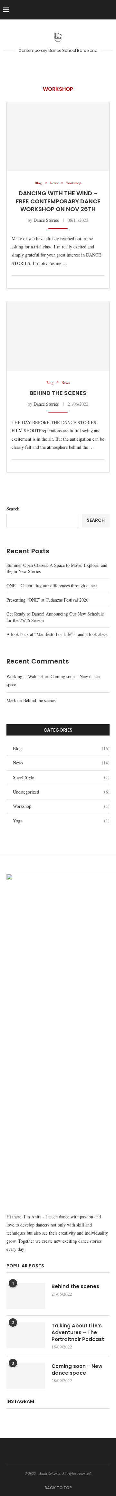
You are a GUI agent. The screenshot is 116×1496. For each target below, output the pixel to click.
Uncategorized (61, 792)
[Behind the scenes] (58, 336)
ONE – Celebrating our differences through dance (51, 585)
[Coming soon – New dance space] (25, 1376)
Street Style (61, 777)
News (61, 763)
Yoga (61, 821)
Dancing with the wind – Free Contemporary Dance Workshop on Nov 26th (58, 201)
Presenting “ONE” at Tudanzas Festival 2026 (47, 600)
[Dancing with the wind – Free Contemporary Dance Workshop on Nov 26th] (58, 136)
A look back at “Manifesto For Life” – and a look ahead (57, 634)
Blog (61, 748)
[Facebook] (87, 9)
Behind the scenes (58, 393)
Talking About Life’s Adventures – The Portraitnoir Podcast (78, 1332)
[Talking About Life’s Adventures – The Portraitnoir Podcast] (25, 1335)
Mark (11, 700)
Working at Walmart (25, 676)
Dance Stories (46, 220)
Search (13, 508)
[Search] (109, 9)
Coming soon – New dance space (77, 1369)
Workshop (61, 806)
